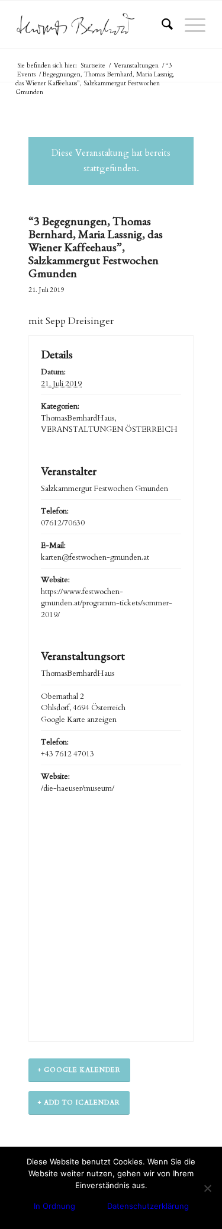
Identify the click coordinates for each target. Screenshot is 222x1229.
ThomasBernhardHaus (77, 418)
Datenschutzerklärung (148, 1206)
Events (26, 74)
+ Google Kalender (79, 1070)
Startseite (93, 65)
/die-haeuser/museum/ (77, 788)
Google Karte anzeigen (79, 719)
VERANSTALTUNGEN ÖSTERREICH (109, 429)
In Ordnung (54, 1206)
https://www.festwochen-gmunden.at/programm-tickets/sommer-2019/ (106, 603)
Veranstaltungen (136, 65)
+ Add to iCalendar (79, 1102)
